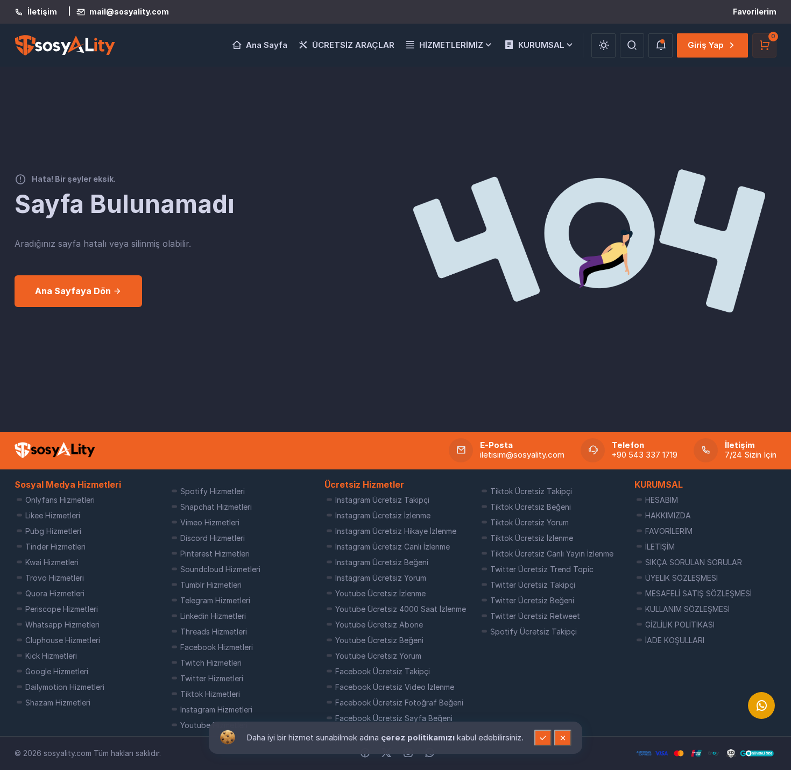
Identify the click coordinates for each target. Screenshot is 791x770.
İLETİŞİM (660, 546)
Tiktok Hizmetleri (210, 693)
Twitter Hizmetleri (211, 678)
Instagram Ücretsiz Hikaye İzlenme (395, 531)
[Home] (55, 450)
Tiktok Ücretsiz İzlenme (531, 538)
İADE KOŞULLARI (674, 640)
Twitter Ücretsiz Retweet (535, 616)
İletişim (42, 12)
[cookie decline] (562, 738)
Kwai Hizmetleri (52, 562)
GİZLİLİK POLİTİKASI (680, 624)
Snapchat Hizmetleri (216, 506)
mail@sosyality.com (129, 12)
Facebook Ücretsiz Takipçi (382, 671)
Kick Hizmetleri (51, 655)
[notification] (660, 45)
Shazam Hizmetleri (57, 702)
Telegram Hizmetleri (215, 600)
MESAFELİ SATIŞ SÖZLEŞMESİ (698, 593)
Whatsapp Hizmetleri (62, 624)
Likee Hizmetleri (52, 515)
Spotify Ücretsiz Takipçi (533, 631)
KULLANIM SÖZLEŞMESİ (687, 609)
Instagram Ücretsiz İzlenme (382, 515)
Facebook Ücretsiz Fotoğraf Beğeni (399, 702)
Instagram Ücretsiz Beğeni (381, 562)
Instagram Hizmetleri (216, 709)
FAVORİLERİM (669, 531)
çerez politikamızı (419, 737)
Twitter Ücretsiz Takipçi (532, 584)
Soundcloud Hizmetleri (220, 569)
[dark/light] (603, 45)
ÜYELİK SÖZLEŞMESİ (681, 577)
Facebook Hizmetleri (216, 647)
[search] (632, 45)
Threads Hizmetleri (213, 631)
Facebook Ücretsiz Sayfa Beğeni (394, 718)
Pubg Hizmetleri (53, 531)
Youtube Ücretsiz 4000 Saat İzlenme (400, 609)
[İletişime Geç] (761, 705)
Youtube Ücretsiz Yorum (378, 655)
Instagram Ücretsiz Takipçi (382, 499)
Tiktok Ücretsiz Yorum (529, 522)
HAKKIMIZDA (668, 515)
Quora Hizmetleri (54, 593)
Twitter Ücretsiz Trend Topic (542, 569)
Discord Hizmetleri (212, 538)
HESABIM (661, 499)
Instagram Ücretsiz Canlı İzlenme (392, 546)
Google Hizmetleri (56, 671)
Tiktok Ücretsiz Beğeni (530, 506)
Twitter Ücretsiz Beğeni (532, 600)
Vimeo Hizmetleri (209, 522)
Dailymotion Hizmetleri (64, 686)
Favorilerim (754, 11)
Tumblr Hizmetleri (211, 584)
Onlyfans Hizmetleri (60, 499)
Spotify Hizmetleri (212, 491)
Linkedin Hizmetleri (213, 616)
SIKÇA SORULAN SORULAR (693, 562)
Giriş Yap (706, 45)
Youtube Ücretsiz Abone (379, 624)
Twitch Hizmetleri (211, 662)
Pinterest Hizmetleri (215, 553)
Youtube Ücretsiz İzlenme (380, 593)
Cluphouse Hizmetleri (62, 640)
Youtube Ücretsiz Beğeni (379, 640)
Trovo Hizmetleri (54, 577)
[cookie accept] (543, 738)
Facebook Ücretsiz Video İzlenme (394, 686)
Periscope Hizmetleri (61, 609)
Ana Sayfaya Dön (74, 291)
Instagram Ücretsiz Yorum (380, 577)
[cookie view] (228, 736)
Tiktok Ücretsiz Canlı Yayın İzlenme (551, 553)
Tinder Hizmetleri (55, 546)
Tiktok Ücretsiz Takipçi (531, 491)
